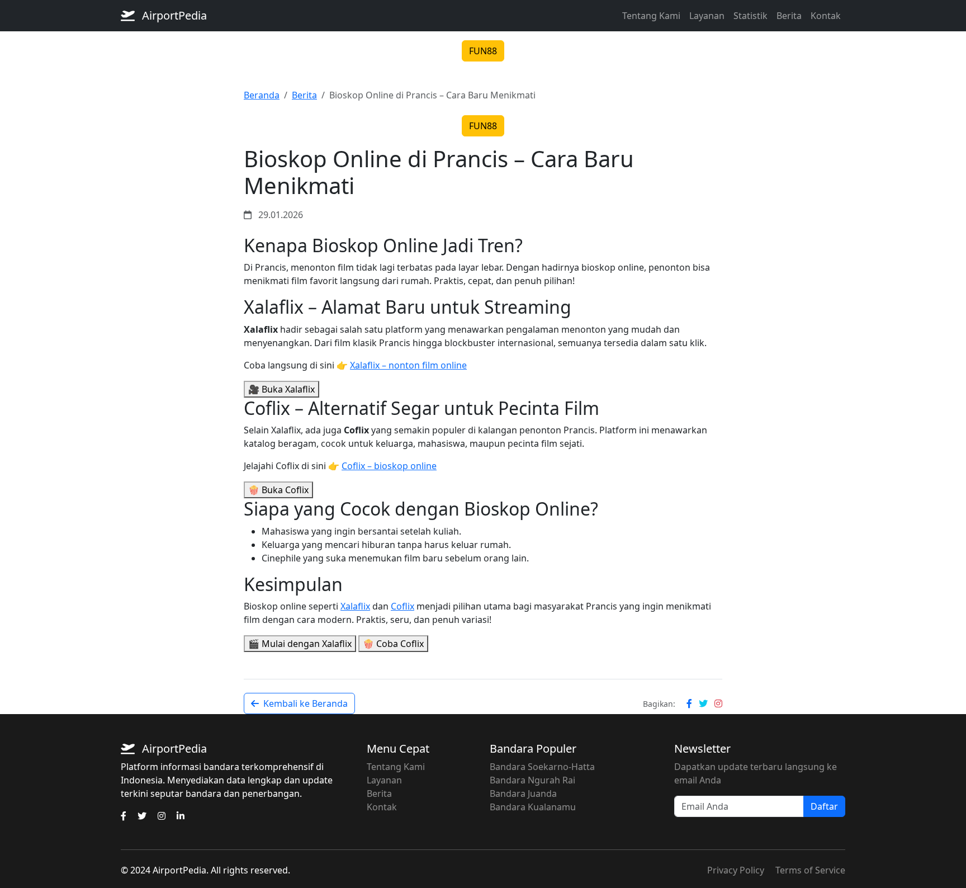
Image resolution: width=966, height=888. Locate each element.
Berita (789, 16)
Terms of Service (810, 870)
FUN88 (483, 51)
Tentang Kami (651, 16)
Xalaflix (355, 606)
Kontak (826, 16)
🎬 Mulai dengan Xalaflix (300, 643)
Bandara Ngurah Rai (532, 780)
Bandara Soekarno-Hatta (542, 767)
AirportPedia (173, 15)
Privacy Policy (735, 870)
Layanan (706, 16)
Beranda (262, 95)
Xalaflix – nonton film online (408, 365)
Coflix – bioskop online (389, 466)
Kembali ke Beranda (305, 703)
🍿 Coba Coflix (393, 643)
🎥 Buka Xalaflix (281, 389)
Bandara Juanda (523, 793)
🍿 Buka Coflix (278, 490)
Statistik (750, 16)
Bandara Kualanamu (533, 807)
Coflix (402, 606)
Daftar (824, 806)
